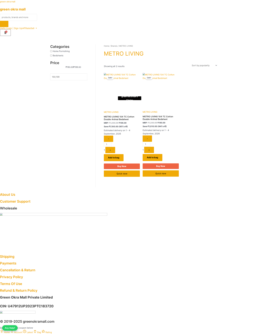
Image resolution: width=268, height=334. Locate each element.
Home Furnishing (61, 51)
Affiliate (26, 28)
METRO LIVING (111, 112)
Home (106, 46)
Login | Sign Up (14, 28)
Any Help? (10, 328)
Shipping (7, 256)
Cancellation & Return (17, 270)
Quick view (122, 173)
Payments (8, 263)
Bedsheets (58, 55)
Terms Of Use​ (11, 284)
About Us (7, 194)
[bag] (5, 32)
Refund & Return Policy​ (18, 290)
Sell (32, 28)
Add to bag (113, 157)
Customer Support (15, 201)
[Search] (4, 24)
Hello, (3, 28)
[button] (34, 28)
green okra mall (7, 1)
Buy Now (121, 166)
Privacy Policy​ (11, 277)
